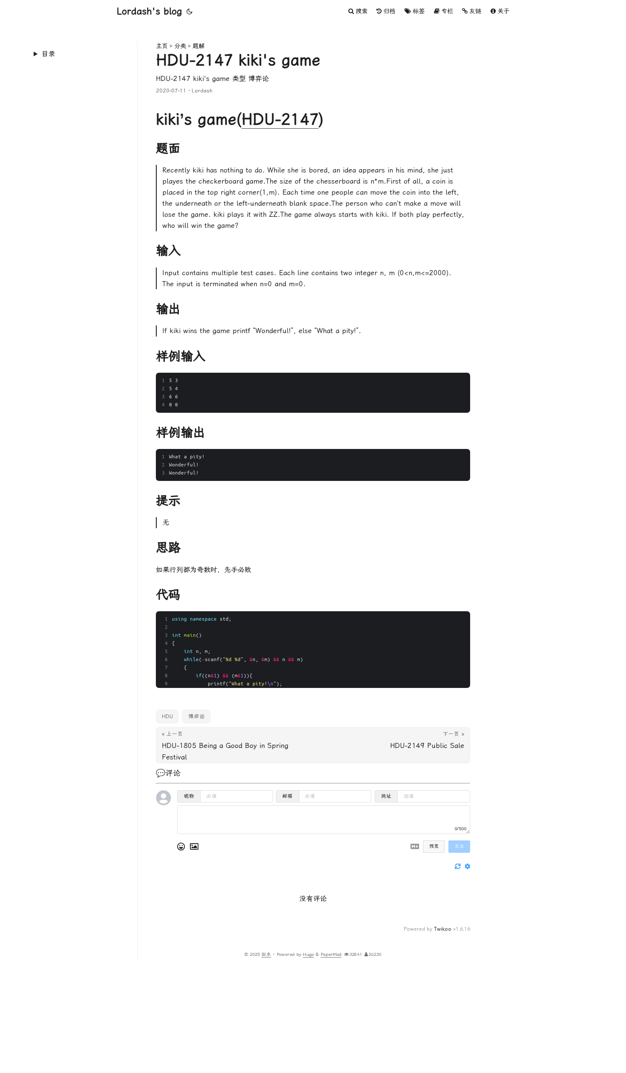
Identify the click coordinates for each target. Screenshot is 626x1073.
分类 (180, 46)
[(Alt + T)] (189, 11)
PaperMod (331, 954)
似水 (266, 954)
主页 (162, 46)
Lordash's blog (149, 11)
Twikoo (442, 929)
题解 (198, 46)
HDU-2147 (280, 119)
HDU (167, 716)
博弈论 (196, 716)
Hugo (308, 954)
